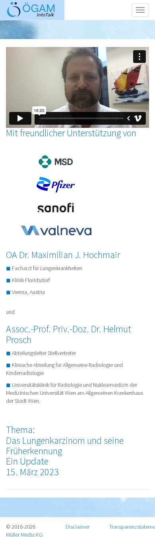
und (74, 326)
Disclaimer (77, 526)
